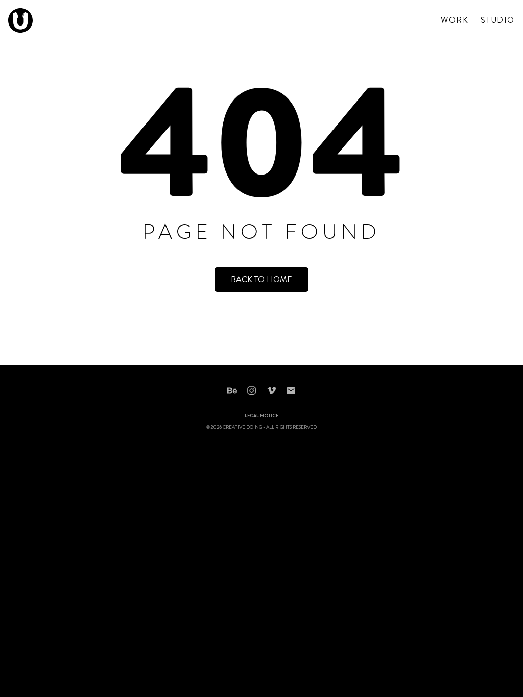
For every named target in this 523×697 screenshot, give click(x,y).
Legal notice (261, 416)
